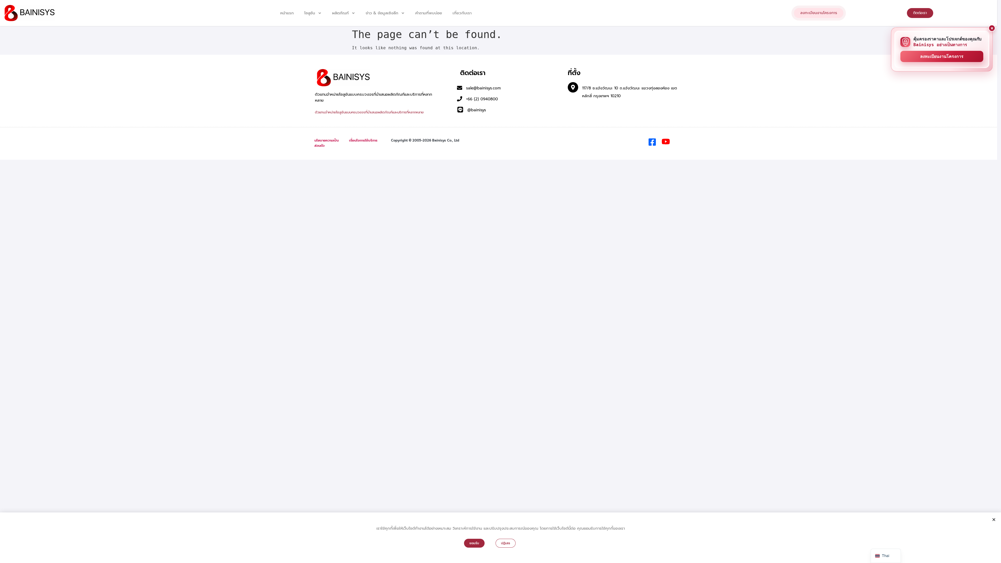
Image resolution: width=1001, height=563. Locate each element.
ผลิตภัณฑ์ (340, 13)
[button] (994, 520)
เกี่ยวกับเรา (462, 13)
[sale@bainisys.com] (459, 87)
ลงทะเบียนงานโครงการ (941, 56)
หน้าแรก (287, 13)
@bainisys (476, 110)
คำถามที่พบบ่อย (428, 13)
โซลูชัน (309, 13)
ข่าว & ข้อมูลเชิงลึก (382, 13)
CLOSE (991, 28)
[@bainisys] (460, 109)
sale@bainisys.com (483, 88)
